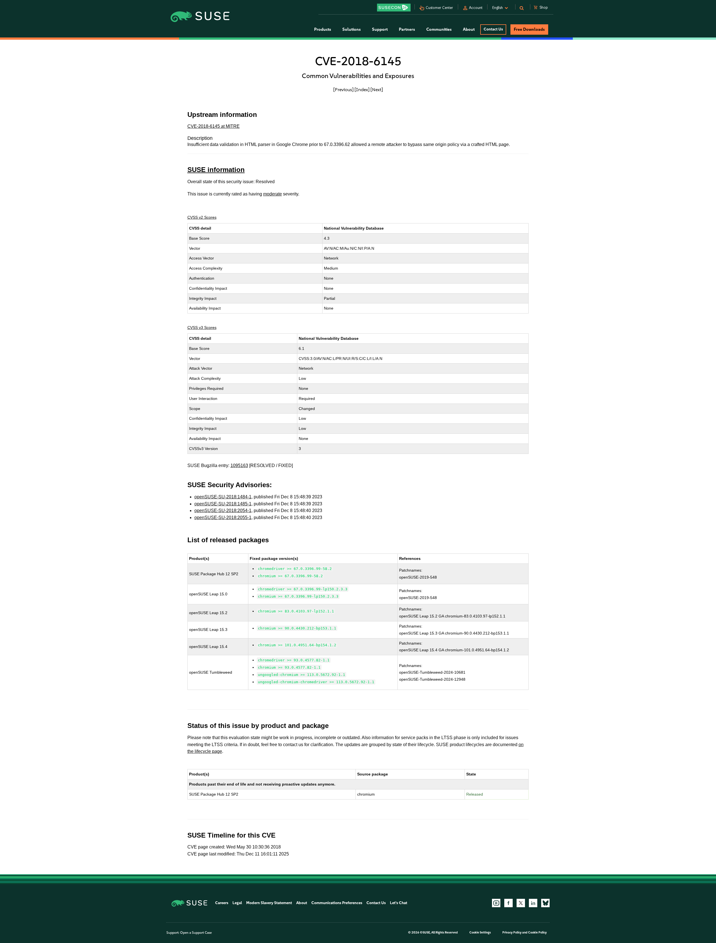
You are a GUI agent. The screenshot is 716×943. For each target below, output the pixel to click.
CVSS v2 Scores (201, 217)
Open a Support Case (196, 933)
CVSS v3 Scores (201, 327)
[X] (521, 903)
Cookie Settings (480, 932)
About (301, 902)
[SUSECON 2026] (394, 7)
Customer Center (439, 8)
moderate (272, 194)
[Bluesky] (545, 903)
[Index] (362, 89)
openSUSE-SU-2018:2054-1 (222, 510)
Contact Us (493, 29)
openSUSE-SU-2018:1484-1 (222, 496)
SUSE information (216, 169)
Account (475, 8)
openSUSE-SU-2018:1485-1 (222, 503)
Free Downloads (529, 29)
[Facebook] (508, 903)
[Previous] (343, 89)
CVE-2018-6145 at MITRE (213, 126)
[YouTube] (496, 903)
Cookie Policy (537, 932)
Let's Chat (398, 902)
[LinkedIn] (533, 903)
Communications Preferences (336, 902)
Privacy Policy (512, 932)
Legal (237, 902)
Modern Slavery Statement (269, 902)
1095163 (239, 465)
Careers (221, 902)
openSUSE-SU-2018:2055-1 (222, 517)
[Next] (377, 89)
